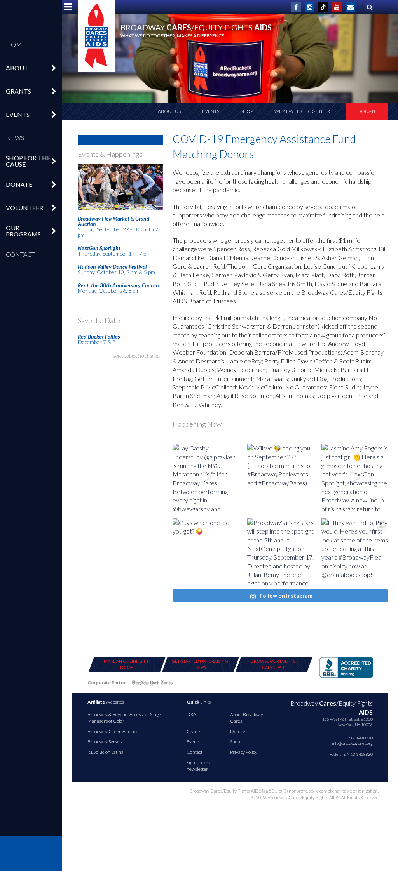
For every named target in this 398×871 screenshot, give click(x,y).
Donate (367, 111)
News (15, 137)
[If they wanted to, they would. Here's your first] (354, 551)
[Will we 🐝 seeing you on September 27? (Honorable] (280, 477)
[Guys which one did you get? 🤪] (206, 551)
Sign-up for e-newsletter (200, 766)
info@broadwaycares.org (352, 743)
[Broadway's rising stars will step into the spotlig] (280, 551)
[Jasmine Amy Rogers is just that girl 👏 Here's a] (354, 477)
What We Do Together (302, 111)
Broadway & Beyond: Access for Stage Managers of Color (124, 717)
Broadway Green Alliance (112, 731)
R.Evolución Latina (105, 752)
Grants (194, 731)
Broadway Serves (104, 741)
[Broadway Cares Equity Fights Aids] (96, 36)
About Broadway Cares (246, 717)
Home (16, 44)
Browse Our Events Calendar (273, 664)
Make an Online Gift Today (126, 664)
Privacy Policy (243, 752)
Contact (20, 254)
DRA (191, 714)
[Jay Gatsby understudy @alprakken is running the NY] (206, 477)
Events (210, 111)
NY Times (152, 684)
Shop (247, 111)
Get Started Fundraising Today (199, 664)
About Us (169, 111)
